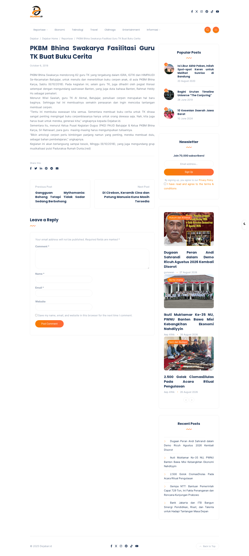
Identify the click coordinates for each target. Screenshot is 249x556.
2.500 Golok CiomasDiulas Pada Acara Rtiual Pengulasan (189, 381)
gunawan (169, 272)
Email (39, 287)
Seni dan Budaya (178, 342)
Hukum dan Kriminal (179, 217)
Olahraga (110, 29)
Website (40, 301)
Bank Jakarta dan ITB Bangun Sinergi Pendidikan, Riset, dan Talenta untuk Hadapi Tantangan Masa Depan (189, 507)
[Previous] (186, 399)
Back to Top (209, 546)
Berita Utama (176, 279)
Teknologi (77, 29)
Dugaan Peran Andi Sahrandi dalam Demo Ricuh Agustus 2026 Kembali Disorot (189, 259)
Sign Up (189, 172)
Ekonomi (60, 29)
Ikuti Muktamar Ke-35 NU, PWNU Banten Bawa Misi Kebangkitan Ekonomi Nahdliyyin (189, 321)
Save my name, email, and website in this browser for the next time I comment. (85, 315)
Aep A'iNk (169, 334)
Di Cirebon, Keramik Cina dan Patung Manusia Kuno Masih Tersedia (125, 197)
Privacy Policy (206, 180)
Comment (42, 246)
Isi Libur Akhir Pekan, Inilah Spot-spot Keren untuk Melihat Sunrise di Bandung (196, 71)
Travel (94, 29)
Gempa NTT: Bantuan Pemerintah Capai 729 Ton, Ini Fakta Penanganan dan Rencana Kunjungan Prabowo (189, 490)
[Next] (191, 399)
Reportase (40, 29)
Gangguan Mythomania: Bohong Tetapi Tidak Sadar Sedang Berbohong (60, 197)
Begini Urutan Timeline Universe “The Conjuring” (196, 93)
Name (39, 273)
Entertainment (131, 29)
